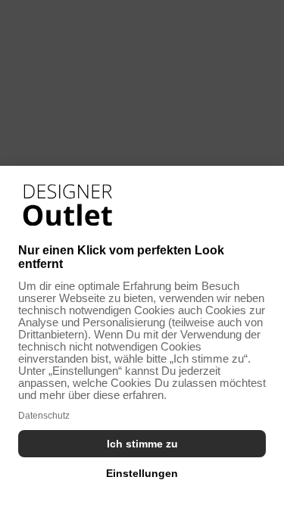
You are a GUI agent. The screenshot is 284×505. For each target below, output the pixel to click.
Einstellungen (142, 473)
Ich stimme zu (142, 444)
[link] (67, 205)
